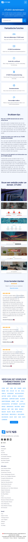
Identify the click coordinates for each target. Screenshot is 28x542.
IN (16, 391)
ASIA (21, 401)
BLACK (4, 412)
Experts (2, 523)
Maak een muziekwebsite (7, 482)
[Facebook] (2, 439)
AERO (9, 396)
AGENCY (20, 396)
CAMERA (4, 419)
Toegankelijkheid (21, 537)
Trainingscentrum (5, 517)
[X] (5, 439)
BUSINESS (5, 417)
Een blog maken (4, 494)
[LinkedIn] (7, 439)
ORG (11, 388)
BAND (3, 406)
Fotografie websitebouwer (7, 478)
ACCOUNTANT (19, 393)
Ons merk (3, 525)
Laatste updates (5, 462)
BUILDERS (21, 414)
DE (19, 391)
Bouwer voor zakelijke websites (8, 476)
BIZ (15, 388)
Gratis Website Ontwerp (6, 505)
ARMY (13, 401)
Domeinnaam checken (6, 472)
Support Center (4, 515)
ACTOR (4, 396)
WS (7, 391)
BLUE (13, 412)
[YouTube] (10, 439)
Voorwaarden (6, 537)
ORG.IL (4, 393)
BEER (22, 406)
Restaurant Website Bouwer (7, 499)
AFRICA (14, 396)
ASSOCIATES (6, 404)
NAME (19, 388)
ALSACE (22, 398)
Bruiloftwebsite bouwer (6, 484)
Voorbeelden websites (6, 456)
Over (2, 513)
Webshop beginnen (5, 470)
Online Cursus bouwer (6, 497)
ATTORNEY (14, 404)
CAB (19, 417)
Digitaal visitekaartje (5, 490)
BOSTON (19, 412)
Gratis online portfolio (6, 486)
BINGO (21, 409)
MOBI (3, 391)
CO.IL (22, 391)
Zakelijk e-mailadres (5, 492)
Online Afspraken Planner (6, 501)
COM (3, 388)
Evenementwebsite (5, 480)
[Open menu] (25, 2)
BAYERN (17, 406)
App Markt (5, 460)
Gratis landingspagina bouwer (8, 474)
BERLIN (4, 409)
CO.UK (12, 391)
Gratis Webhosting (5, 503)
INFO (24, 388)
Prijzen (2, 450)
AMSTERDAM (6, 401)
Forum (2, 496)
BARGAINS (10, 406)
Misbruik (15, 537)
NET (7, 388)
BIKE (16, 409)
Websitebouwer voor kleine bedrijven (9, 488)
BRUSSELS (13, 414)
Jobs (4, 519)
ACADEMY (10, 393)
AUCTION (22, 404)
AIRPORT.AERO (14, 398)
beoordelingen (4, 454)
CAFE (23, 417)
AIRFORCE (5, 398)
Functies (3, 452)
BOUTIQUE (5, 414)
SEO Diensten (4, 507)
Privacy (11, 537)
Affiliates (3, 521)
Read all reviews (14, 288)
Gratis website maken (6, 468)
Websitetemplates (5, 458)
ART (18, 401)
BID (12, 409)
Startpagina (3, 448)
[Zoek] (24, 20)
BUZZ (11, 417)
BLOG (9, 412)
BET (9, 409)
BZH (15, 417)
